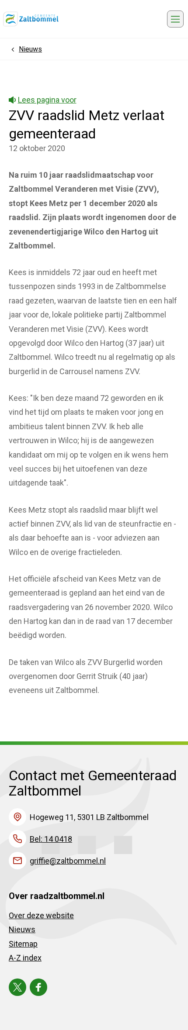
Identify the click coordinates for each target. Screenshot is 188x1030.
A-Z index (25, 957)
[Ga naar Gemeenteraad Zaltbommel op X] (17, 987)
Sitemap (23, 943)
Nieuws (22, 929)
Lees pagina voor (47, 99)
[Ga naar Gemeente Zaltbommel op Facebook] (38, 987)
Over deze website (41, 915)
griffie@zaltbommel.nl (68, 860)
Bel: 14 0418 (51, 839)
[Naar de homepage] (30, 19)
